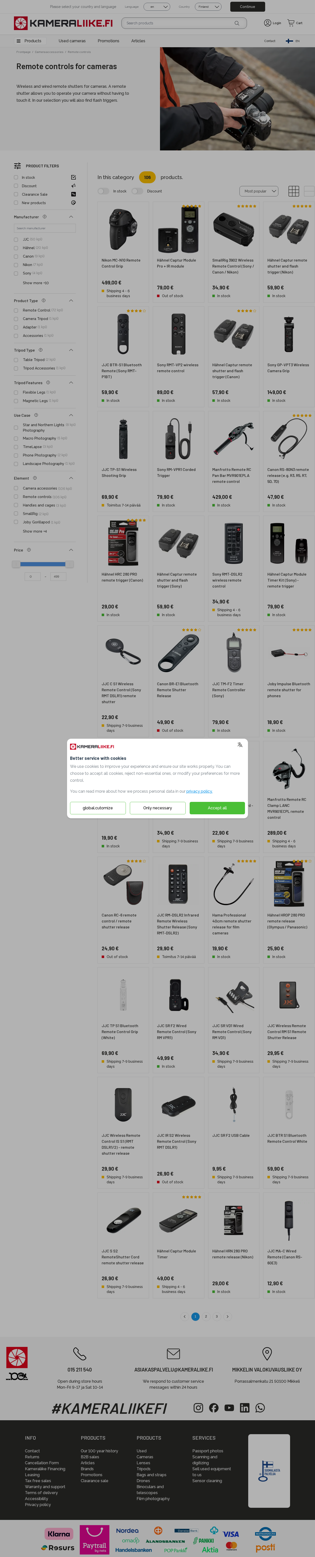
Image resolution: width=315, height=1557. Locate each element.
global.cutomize (98, 808)
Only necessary (157, 808)
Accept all (217, 808)
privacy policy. (199, 791)
